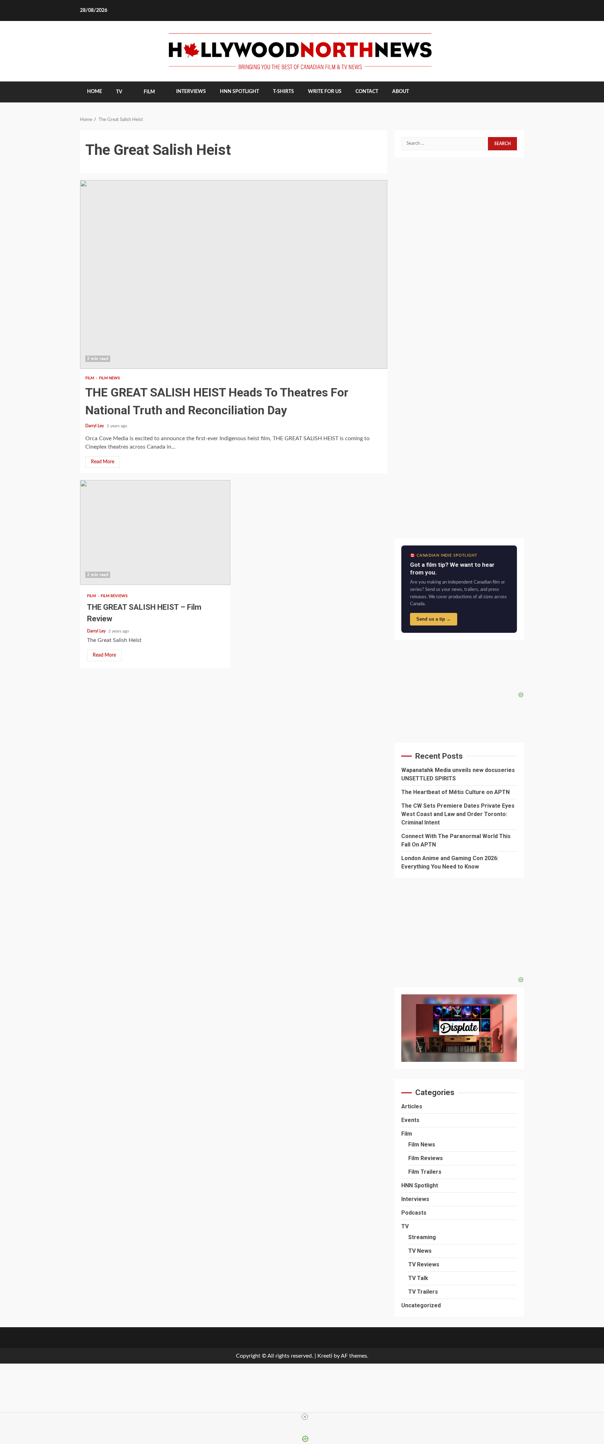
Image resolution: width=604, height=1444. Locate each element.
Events (410, 1120)
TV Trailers (423, 1291)
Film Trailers (424, 1171)
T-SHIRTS (283, 91)
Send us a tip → (433, 619)
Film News (109, 378)
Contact (366, 91)
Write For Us (324, 91)
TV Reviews (423, 1264)
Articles (411, 1106)
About (400, 91)
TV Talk (418, 1278)
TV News (420, 1251)
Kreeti (324, 1356)
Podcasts (413, 1212)
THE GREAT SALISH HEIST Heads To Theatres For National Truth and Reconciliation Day (233, 274)
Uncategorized (421, 1305)
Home (94, 91)
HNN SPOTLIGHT (239, 91)
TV (119, 92)
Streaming (422, 1237)
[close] (305, 1417)
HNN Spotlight (419, 1185)
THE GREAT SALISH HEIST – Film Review (155, 532)
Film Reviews (114, 596)
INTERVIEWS (191, 91)
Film (149, 92)
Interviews (415, 1199)
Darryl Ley (95, 426)
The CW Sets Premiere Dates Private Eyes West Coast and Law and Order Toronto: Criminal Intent (458, 814)
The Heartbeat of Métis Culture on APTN (455, 792)
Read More (102, 461)
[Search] (514, 92)
